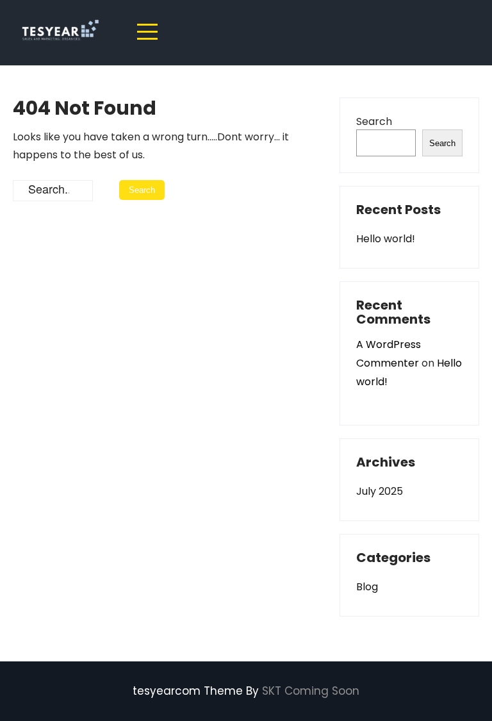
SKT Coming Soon (310, 691)
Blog (367, 586)
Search (374, 121)
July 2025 (379, 491)
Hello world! (385, 238)
